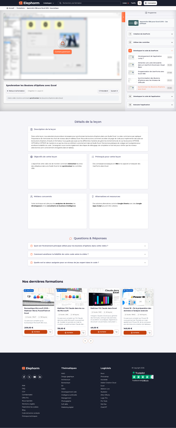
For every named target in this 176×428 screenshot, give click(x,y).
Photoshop (105, 376)
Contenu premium (62, 52)
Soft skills (64, 404)
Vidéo (63, 389)
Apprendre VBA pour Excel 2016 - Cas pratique (43, 8)
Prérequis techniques (29, 416)
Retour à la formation (17, 91)
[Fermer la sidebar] (123, 17)
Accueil (11, 8)
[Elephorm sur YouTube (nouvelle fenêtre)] (35, 377)
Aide (23, 385)
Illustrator (104, 392)
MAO (63, 373)
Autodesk (104, 380)
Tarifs (133, 3)
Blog (23, 410)
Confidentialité (27, 395)
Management (66, 398)
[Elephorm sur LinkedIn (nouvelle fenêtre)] (40, 377)
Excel (102, 386)
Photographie (66, 401)
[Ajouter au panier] (50, 332)
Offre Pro (25, 398)
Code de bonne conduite (31, 413)
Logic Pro (104, 398)
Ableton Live (105, 389)
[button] (85, 341)
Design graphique (67, 376)
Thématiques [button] (69, 368)
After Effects (105, 395)
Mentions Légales (28, 404)
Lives (125, 3)
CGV (23, 392)
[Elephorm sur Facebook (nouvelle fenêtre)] (24, 377)
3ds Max (103, 404)
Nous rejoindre (27, 401)
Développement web (69, 392)
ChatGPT (104, 407)
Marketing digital (67, 407)
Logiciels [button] (106, 368)
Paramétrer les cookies (30, 407)
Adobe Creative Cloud (108, 383)
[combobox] (89, 3)
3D (62, 386)
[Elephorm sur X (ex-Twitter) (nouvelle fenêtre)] (29, 377)
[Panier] (140, 3)
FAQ (23, 389)
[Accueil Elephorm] (30, 368)
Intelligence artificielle (69, 395)
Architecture (65, 380)
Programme (152, 13)
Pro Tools (104, 401)
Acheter (37, 332)
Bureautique (65, 383)
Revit (102, 373)
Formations (21, 8)
